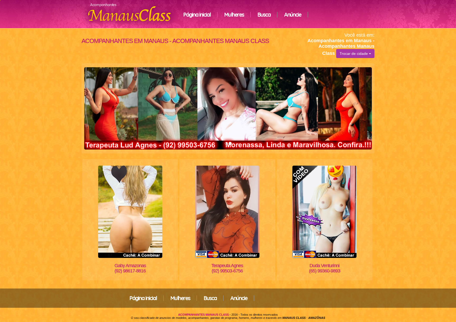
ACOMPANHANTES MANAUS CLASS (203, 314)
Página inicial (197, 14)
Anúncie (292, 14)
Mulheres (234, 14)
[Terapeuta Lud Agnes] (228, 108)
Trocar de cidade (354, 53)
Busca (263, 14)
